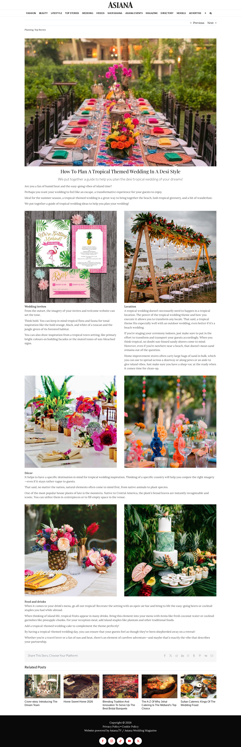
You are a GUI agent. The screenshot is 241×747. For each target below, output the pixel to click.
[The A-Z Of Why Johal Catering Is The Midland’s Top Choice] (159, 686)
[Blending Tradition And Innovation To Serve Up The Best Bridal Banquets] (120, 686)
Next (210, 23)
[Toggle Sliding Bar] (205, 13)
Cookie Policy (130, 726)
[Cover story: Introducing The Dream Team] (42, 686)
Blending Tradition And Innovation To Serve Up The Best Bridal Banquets (119, 705)
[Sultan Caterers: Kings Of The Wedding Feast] (198, 686)
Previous (198, 23)
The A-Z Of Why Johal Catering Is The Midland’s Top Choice (159, 705)
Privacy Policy (111, 726)
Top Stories (40, 29)
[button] (211, 13)
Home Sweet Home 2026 (78, 701)
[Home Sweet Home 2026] (81, 686)
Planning (29, 29)
